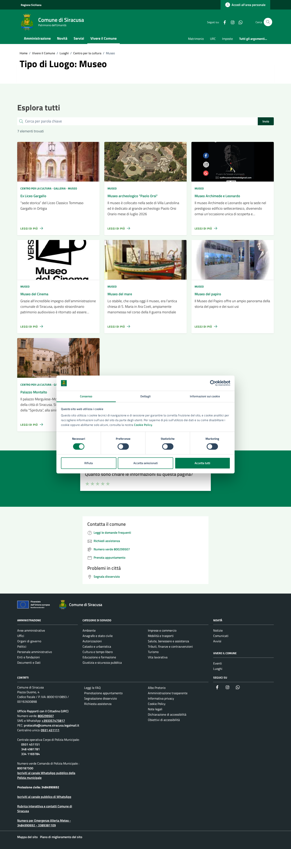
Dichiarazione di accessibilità (167, 714)
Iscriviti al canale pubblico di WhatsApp (44, 796)
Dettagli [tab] (145, 396)
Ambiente (89, 630)
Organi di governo (29, 641)
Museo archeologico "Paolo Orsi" (132, 196)
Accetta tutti (202, 463)
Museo (72, 188)
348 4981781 (30, 749)
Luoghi (217, 668)
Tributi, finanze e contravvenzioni (170, 646)
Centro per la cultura (36, 188)
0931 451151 (30, 744)
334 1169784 (30, 753)
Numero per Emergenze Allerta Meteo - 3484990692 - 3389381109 (44, 823)
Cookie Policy (143, 425)
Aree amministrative (31, 630)
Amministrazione (37, 38)
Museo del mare (119, 294)
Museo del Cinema (34, 294)
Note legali (155, 709)
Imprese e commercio (162, 630)
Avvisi (217, 641)
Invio (265, 121)
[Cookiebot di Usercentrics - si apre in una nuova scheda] (213, 383)
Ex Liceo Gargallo (33, 196)
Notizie (218, 630)
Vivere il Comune (103, 38)
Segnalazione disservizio (100, 698)
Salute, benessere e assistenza (168, 641)
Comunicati (220, 635)
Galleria (60, 188)
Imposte (227, 38)
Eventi (217, 663)
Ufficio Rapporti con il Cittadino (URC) (42, 711)
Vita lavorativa (157, 657)
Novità (62, 38)
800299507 (46, 715)
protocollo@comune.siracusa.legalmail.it (51, 725)
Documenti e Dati (29, 662)
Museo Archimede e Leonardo (217, 196)
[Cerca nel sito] (268, 22)
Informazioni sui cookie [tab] (205, 396)
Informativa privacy (161, 698)
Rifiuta (88, 463)
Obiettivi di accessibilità (164, 719)
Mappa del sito (27, 837)
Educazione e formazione (99, 657)
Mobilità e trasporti (161, 635)
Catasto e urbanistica (97, 646)
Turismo (153, 651)
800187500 (25, 768)
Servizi (79, 38)
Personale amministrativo (34, 651)
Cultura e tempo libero (98, 651)
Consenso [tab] (86, 396)
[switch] (123, 446)
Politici (21, 646)
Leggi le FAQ (92, 687)
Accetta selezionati (145, 463)
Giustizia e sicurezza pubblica (102, 662)
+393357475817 (53, 720)
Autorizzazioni (92, 641)
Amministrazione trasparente (167, 693)
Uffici (20, 635)
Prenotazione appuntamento (103, 693)
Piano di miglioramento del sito (61, 837)
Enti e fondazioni (28, 657)
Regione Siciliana (31, 5)
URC (213, 38)
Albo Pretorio (156, 687)
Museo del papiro (208, 294)
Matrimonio (196, 38)
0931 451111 (50, 730)
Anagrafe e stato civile (98, 635)
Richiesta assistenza (97, 703)
